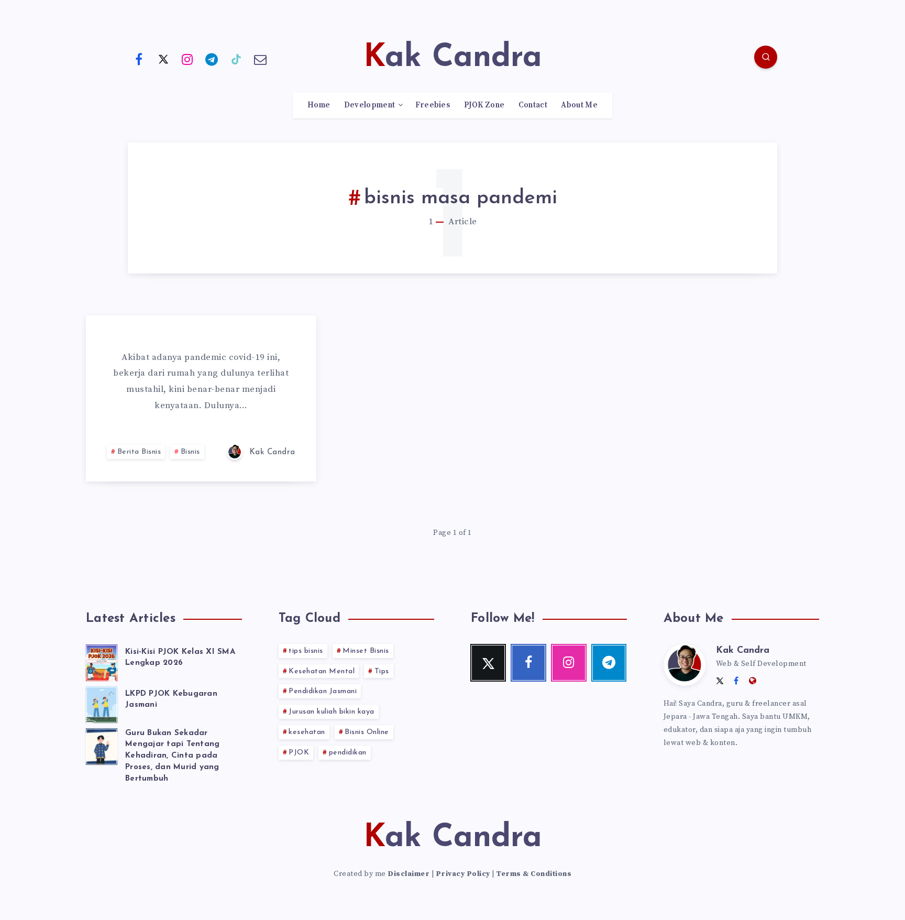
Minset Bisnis (366, 651)
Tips (381, 671)
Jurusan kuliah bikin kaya (331, 712)
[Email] (261, 58)
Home (318, 105)
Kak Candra (742, 650)
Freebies (432, 105)
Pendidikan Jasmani (323, 691)
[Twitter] (163, 58)
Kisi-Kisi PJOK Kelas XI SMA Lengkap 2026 (180, 657)
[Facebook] (139, 58)
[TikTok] (236, 58)
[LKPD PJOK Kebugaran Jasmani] (101, 703)
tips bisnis (306, 651)
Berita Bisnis (139, 452)
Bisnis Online (367, 732)
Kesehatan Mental (322, 671)
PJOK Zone (484, 105)
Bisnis (190, 452)
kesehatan (307, 732)
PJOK (299, 753)
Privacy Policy (463, 874)
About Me (579, 105)
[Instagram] (187, 58)
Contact (532, 105)
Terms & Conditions (533, 874)
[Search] (765, 57)
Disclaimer (408, 874)
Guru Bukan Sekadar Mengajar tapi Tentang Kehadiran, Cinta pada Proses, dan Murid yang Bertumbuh (172, 756)
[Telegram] (212, 58)
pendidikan (348, 753)
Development (369, 105)
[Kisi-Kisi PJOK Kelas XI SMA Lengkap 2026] (101, 661)
